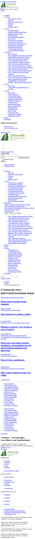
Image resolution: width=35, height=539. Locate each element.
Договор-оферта (9, 509)
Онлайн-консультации (15, 42)
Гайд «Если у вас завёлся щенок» (18, 64)
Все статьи (11, 92)
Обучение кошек (13, 30)
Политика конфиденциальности (14, 511)
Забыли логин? (9, 166)
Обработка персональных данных (15, 512)
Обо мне (11, 20)
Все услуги (11, 39)
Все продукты (12, 54)
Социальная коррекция (15, 49)
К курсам (4, 449)
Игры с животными (14, 106)
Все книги (11, 86)
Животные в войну (14, 116)
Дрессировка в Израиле (15, 45)
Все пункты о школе (14, 18)
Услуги (6, 29)
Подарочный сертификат (16, 37)
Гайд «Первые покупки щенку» (18, 69)
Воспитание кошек (14, 104)
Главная (7, 15)
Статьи (6, 91)
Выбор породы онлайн (15, 34)
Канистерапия (12, 35)
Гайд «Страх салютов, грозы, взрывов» (20, 67)
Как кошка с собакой (14, 114)
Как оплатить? (9, 211)
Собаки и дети (12, 102)
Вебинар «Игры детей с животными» (20, 82)
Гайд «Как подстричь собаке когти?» (20, 70)
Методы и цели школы (15, 22)
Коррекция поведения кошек (17, 32)
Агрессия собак (13, 112)
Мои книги (8, 480)
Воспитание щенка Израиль (17, 44)
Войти (3, 161)
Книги (6, 84)
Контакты (7, 119)
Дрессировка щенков (15, 97)
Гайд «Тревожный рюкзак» (17, 75)
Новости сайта (13, 27)
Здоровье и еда (13, 109)
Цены (6, 117)
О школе (7, 17)
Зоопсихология (13, 94)
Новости (7, 467)
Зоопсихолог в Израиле (15, 40)
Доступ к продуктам (10, 128)
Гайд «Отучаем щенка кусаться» (18, 59)
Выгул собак (12, 111)
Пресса (10, 25)
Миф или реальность (14, 101)
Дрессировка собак (14, 96)
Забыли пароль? (9, 164)
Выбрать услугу (6, 447)
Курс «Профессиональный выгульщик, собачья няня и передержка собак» (20, 56)
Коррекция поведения (15, 47)
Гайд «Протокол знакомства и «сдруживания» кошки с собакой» (19, 61)
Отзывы (10, 23)
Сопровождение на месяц (16, 50)
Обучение (7, 52)
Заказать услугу (6, 132)
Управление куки (10, 514)
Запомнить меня (8, 159)
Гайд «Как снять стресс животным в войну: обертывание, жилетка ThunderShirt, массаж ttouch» (19, 79)
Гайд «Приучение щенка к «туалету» (20, 65)
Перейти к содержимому (9, 1)
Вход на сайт (8, 126)
